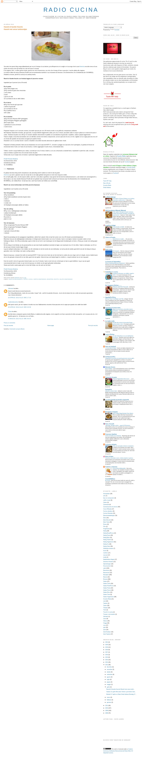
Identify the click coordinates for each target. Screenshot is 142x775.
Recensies (106, 570)
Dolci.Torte (106, 522)
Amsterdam (106, 493)
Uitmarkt (105, 616)
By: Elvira (108, 480)
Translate (116, 29)
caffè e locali (28, 279)
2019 (106, 647)
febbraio (109, 700)
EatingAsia (108, 389)
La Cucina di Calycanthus (113, 261)
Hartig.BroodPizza (108, 533)
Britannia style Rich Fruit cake (121, 287)
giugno (109, 682)
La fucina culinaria (110, 444)
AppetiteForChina (110, 297)
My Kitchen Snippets (111, 412)
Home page (50, 325)
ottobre (109, 672)
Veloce (105, 621)
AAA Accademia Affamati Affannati (115, 210)
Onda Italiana (107, 187)
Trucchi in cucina (108, 612)
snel (104, 601)
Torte (104, 610)
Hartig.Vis (106, 544)
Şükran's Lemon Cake (111, 391)
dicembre (109, 667)
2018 (106, 649)
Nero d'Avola (106, 183)
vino (104, 625)
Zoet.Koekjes (107, 632)
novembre (110, 669)
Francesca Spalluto (111, 434)
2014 (106, 659)
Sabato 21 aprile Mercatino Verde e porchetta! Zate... (121, 691)
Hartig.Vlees (106, 546)
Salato (105, 581)
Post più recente (8, 325)
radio (104, 568)
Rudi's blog (108, 249)
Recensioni (106, 572)
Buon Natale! (108, 368)
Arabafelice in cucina (111, 272)
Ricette (56, 279)
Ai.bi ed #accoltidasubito (119, 468)
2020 (106, 644)
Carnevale (106, 504)
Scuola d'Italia (131, 167)
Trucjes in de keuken (109, 614)
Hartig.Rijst (106, 537)
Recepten (50, 279)
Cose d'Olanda (107, 509)
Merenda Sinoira (110, 367)
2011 (106, 705)
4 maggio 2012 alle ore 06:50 (19, 318)
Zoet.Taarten (106, 634)
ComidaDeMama (110, 479)
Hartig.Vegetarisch (40, 279)
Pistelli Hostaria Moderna (11, 159)
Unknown (10, 288)
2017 (106, 652)
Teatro (105, 605)
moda (104, 557)
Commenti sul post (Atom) (17, 329)
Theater (105, 607)
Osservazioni (107, 566)
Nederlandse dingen (108, 559)
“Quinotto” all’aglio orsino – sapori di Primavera (117, 425)
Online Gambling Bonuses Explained (115, 263)
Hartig (105, 531)
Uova (104, 618)
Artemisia (82, 66)
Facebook (127, 162)
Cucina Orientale (108, 513)
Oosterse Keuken (108, 561)
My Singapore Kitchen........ (113, 285)
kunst (104, 550)
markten (105, 553)
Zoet (104, 629)
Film (104, 526)
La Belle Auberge (110, 197)
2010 (106, 708)
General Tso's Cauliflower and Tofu (114, 299)
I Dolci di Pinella (110, 237)
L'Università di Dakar (110, 348)
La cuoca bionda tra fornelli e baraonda (117, 399)
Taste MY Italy (107, 181)
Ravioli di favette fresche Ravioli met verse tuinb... (120, 689)
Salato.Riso (106, 592)
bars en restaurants (16, 279)
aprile (108, 687)
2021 (106, 642)
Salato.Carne (107, 583)
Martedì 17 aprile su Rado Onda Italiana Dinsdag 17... (121, 694)
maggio (109, 684)
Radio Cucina (71, 10)
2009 (106, 710)
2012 (106, 664)
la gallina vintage (110, 225)
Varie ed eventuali (110, 346)
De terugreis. (116, 251)
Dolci (104, 517)
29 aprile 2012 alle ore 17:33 (19, 297)
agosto (109, 677)
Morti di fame (109, 456)
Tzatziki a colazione (111, 467)
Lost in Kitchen (109, 334)
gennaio (109, 702)
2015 (106, 657)
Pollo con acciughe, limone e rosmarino (123, 446)
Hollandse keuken (108, 548)
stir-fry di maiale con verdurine (113, 435)
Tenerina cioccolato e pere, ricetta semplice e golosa (119, 458)
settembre (110, 674)
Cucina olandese (108, 511)
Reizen (105, 577)
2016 (106, 654)
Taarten (105, 603)
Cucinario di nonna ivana (112, 307)
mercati (105, 555)
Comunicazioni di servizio (110, 506)
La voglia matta (109, 321)
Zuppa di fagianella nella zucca (121, 379)
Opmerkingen (107, 564)
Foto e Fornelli (109, 424)
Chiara (10, 311)
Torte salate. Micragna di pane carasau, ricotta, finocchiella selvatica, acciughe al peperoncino (123, 213)
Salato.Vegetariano (66, 279)
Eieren (105, 524)
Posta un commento (9, 323)
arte (104, 495)
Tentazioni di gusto (111, 377)
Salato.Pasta (107, 588)
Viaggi (105, 623)
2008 (106, 713)
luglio (108, 679)
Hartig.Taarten (107, 539)
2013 (106, 662)
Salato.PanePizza (108, 585)
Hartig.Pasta (106, 535)
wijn (104, 627)
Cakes (105, 502)
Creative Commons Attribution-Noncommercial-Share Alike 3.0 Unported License (118, 750)
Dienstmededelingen (109, 515)
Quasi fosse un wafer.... (119, 239)
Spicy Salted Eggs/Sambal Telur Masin (123, 413)
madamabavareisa (13, 302)
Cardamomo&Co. (110, 356)
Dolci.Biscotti (107, 520)
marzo (109, 697)
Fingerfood (106, 528)
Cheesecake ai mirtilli (118, 227)
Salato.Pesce (107, 590)
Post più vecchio (93, 325)
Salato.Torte (106, 594)
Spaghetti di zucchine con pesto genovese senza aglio (119, 358)
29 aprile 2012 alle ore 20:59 (19, 307)
